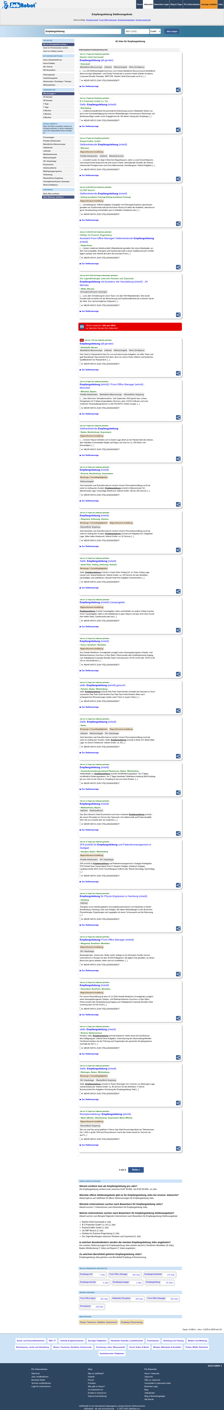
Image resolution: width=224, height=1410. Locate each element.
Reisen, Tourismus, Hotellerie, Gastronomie (98, 1322)
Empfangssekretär (143, 20)
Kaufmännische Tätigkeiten (112, 1353)
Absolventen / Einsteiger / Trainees (57, 81)
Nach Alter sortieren (51, 194)
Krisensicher (48, 165)
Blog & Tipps (176, 4)
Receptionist (91, 1306)
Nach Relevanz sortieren (53, 197)
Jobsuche (148, 1377)
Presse (91, 1380)
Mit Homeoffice (49, 70)
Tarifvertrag (47, 175)
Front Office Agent (94, 1298)
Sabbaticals (48, 148)
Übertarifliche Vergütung (53, 178)
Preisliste (92, 1383)
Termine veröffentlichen (41, 1383)
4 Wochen (47, 114)
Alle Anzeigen (49, 94)
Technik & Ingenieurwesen (72, 1341)
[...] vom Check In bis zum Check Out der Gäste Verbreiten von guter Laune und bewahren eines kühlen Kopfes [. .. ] (105, 582)
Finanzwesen (153, 1341)
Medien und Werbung (197, 1341)
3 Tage (45, 104)
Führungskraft (49, 75)
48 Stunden (47, 100)
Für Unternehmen (192, 4)
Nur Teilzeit (47, 67)
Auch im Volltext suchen (53, 51)
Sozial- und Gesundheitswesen (30, 1341)
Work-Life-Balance (50, 185)
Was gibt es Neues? (96, 1386)
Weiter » (136, 1170)
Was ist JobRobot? (96, 1373)
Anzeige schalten (209, 4)
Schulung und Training (173, 1341)
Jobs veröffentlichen (39, 1377)
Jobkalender (149, 1393)
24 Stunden (47, 97)
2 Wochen (47, 111)
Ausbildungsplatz (50, 78)
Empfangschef (92, 20)
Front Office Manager (108, 20)
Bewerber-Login (161, 4)
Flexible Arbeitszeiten (52, 141)
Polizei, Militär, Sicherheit (197, 1347)
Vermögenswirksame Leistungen (56, 181)
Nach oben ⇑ (215, 1366)
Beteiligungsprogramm (52, 171)
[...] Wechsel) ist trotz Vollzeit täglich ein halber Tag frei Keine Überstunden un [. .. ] (104, 665)
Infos (220, 4)
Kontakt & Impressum (97, 1393)
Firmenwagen (48, 137)
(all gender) (96, 60)
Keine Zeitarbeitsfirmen (52, 60)
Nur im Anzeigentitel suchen (54, 44)
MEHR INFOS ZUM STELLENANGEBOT (102, 80)
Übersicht (35, 1373)
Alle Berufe (149, 1399)
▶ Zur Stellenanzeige (89, 86)
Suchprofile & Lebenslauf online (157, 1383)
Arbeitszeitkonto (49, 168)
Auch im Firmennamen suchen (55, 48)
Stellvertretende (99, 428)
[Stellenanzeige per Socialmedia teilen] (178, 90)
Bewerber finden (38, 1380)
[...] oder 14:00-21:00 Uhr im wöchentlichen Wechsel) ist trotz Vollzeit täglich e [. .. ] (105, 1009)
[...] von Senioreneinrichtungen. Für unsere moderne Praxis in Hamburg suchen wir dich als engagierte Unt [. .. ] (106, 919)
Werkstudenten (49, 85)
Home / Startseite (151, 1373)
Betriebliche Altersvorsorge (54, 144)
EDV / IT (52, 1341)
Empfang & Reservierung (131, 1322)
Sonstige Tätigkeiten (97, 1341)
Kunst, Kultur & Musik (139, 1347)
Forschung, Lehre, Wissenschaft (110, 1347)
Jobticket (47, 151)
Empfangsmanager (127, 1282)
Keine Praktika (49, 63)
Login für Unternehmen (41, 1386)
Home (139, 4)
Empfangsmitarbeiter (126, 20)
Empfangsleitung (159, 1282)
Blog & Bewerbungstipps (154, 1396)
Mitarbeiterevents (50, 154)
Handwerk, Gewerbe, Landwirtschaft (127, 1341)
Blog (146, 1390)
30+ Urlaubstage (49, 161)
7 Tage (45, 107)
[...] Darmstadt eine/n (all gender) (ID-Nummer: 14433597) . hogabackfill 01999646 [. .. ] (105, 80)
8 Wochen (47, 117)
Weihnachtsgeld (49, 158)
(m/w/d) (94, 515)
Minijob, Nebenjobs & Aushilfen (167, 1347)
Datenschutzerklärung (97, 1396)
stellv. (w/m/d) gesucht (102, 685)
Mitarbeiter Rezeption (127, 1298)
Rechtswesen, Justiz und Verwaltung (32, 1347)
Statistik (91, 1377)
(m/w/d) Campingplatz (102, 602)
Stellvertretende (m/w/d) (103, 144)
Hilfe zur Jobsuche (152, 1380)
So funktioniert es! (95, 1390)
